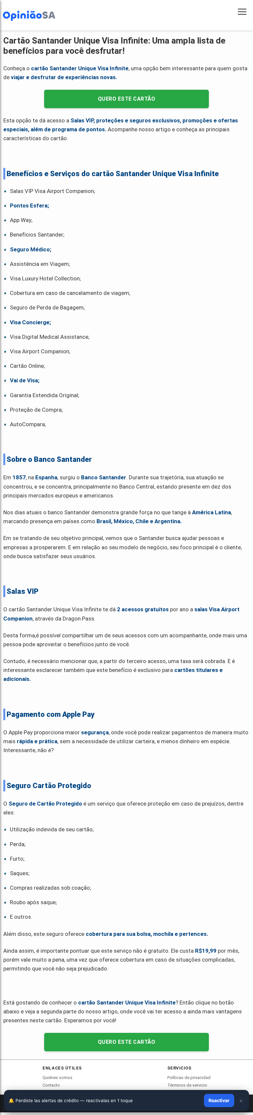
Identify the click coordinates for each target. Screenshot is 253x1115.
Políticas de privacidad (189, 1077)
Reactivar (219, 1100)
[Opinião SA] (29, 15)
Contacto (51, 1085)
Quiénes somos (57, 1077)
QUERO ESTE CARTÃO (126, 99)
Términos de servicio (187, 1085)
